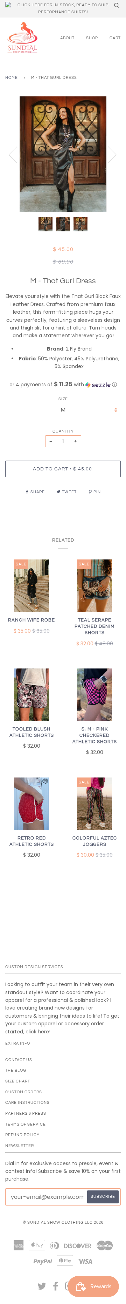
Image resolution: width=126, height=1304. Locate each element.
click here (37, 1031)
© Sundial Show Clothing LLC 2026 (63, 1222)
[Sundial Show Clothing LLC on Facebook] (56, 1288)
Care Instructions (27, 1103)
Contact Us (18, 1060)
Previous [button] (17, 154)
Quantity (63, 431)
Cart (115, 38)
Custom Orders (23, 1092)
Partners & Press (25, 1113)
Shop (92, 38)
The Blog (15, 1070)
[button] (63, 384)
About (67, 38)
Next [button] (108, 154)
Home (11, 78)
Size (63, 399)
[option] (63, 154)
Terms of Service (25, 1124)
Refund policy (22, 1135)
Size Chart (17, 1081)
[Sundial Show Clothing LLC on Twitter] (42, 1288)
